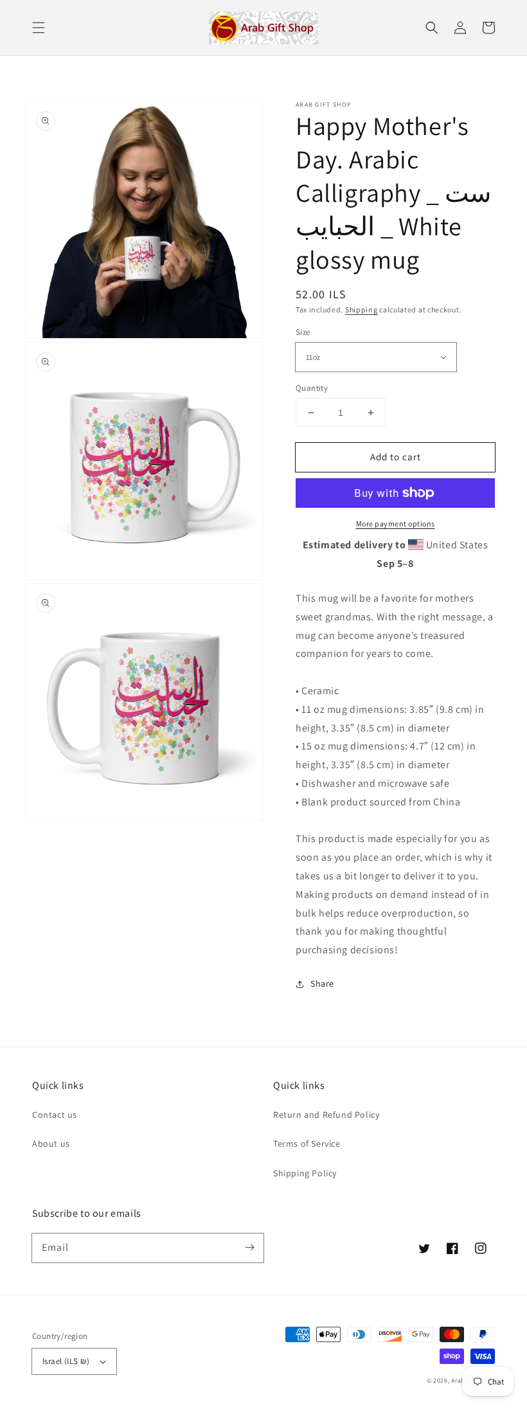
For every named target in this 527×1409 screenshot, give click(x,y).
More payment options (395, 523)
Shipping (361, 309)
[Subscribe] (249, 1248)
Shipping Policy (305, 1173)
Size (303, 332)
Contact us (54, 1114)
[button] (38, 27)
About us (51, 1143)
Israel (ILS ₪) (66, 1361)
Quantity (312, 387)
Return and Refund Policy (326, 1114)
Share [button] (322, 983)
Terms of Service (307, 1143)
